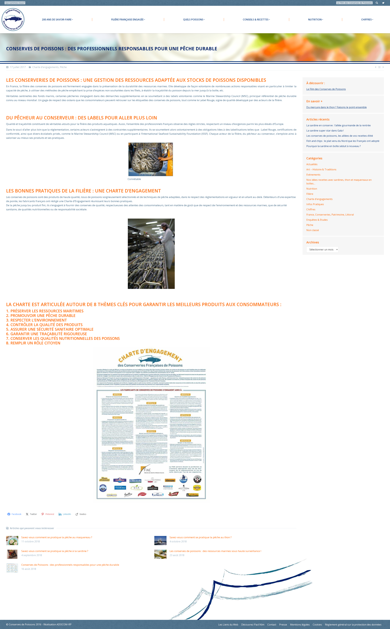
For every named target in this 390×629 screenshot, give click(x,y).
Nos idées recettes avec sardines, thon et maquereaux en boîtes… (339, 181)
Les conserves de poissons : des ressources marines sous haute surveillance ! (215, 551)
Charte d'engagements (45, 67)
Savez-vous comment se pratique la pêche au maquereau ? (56, 537)
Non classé (312, 230)
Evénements (313, 174)
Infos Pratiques (315, 204)
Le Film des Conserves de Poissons (354, 2)
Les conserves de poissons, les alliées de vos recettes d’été (339, 135)
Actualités (311, 164)
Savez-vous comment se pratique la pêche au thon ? (201, 537)
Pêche (63, 67)
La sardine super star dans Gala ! (325, 130)
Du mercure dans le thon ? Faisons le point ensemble (336, 107)
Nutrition (311, 188)
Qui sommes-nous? (15, 2)
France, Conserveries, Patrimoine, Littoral (330, 214)
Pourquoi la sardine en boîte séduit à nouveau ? (333, 146)
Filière (309, 194)
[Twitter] (383, 3)
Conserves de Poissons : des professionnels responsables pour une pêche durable (70, 564)
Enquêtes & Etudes (317, 219)
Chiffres (310, 209)
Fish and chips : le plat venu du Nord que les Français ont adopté (342, 141)
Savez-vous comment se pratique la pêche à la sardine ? (54, 551)
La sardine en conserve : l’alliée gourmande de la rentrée (338, 125)
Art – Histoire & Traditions (321, 169)
